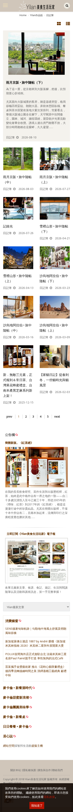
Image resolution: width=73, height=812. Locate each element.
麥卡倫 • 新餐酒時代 (17, 688)
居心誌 (8, 736)
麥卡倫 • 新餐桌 (14, 717)
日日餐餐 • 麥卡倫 (16, 726)
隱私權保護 (29, 770)
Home (23, 15)
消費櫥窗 (11, 621)
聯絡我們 (57, 770)
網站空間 (8, 746)
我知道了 (37, 805)
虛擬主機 (37, 746)
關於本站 (15, 770)
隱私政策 (49, 797)
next (57, 416)
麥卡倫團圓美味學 (16, 707)
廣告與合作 (44, 770)
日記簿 (50, 15)
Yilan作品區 (36, 15)
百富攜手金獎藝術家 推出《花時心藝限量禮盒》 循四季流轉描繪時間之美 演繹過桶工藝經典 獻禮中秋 (36, 671)
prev (9, 416)
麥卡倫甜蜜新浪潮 (16, 697)
